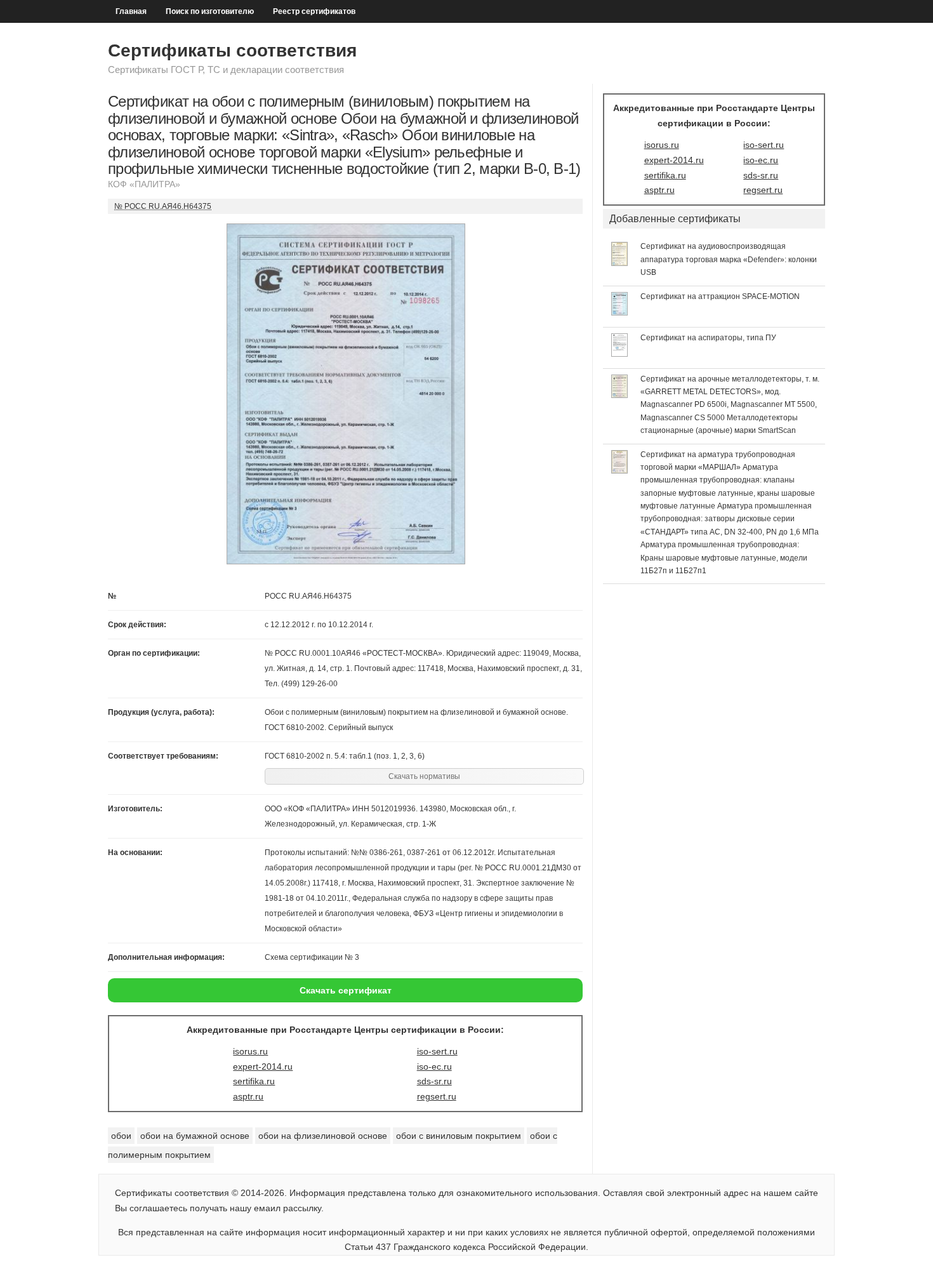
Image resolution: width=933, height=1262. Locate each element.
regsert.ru (436, 1096)
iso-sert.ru (437, 1051)
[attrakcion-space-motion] (619, 312)
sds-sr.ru (434, 1081)
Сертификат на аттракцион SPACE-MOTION (720, 296)
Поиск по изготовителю (210, 11)
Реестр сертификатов (314, 11)
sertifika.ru (254, 1081)
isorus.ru (250, 1051)
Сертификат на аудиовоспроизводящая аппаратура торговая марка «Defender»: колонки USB (728, 259)
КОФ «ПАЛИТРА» (144, 184)
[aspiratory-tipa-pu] (619, 354)
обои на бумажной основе (194, 1136)
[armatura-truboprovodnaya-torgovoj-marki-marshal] (619, 470)
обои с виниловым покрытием (458, 1136)
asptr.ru (248, 1096)
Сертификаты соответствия (232, 50)
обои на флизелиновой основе (322, 1136)
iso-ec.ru (434, 1066)
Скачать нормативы (424, 776)
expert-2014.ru (263, 1066)
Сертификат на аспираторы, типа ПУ (708, 337)
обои (121, 1136)
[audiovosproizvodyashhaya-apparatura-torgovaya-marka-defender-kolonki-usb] (619, 263)
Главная (131, 11)
